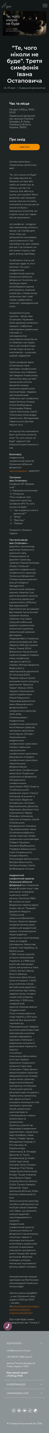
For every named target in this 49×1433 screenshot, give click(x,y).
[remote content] (24, 147)
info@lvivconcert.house (18, 1350)
